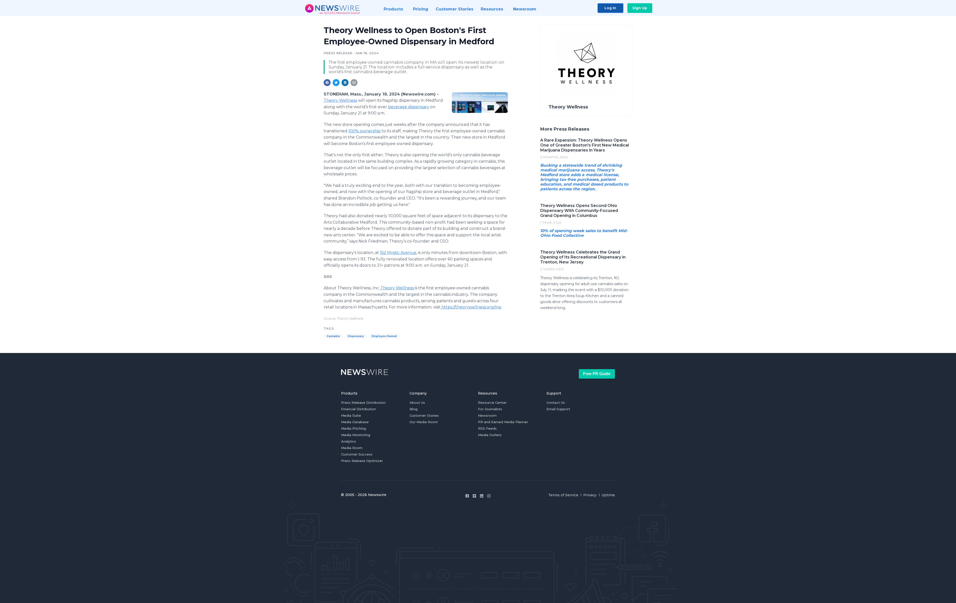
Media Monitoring (355, 435)
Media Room (351, 448)
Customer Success (356, 454)
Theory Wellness (340, 100)
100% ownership (364, 131)
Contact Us (555, 402)
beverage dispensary (408, 106)
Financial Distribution (358, 409)
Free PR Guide (596, 374)
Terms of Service (563, 495)
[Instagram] (488, 496)
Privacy (590, 495)
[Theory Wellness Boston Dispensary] (480, 102)
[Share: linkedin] (345, 82)
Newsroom (487, 415)
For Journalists (490, 409)
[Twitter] (474, 496)
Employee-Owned (384, 336)
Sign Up (639, 8)
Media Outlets (490, 435)
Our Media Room (424, 422)
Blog (414, 409)
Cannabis (333, 336)
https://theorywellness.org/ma (470, 307)
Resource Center (492, 402)
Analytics (348, 441)
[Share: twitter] (336, 82)
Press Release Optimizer (362, 461)
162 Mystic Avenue (398, 252)
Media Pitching (353, 428)
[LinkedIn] (481, 496)
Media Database (355, 422)
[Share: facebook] (327, 82)
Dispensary (356, 336)
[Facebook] (467, 496)
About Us (417, 402)
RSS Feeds (487, 428)
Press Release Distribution (363, 402)
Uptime (608, 495)
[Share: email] (354, 82)
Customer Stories (424, 415)
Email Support (558, 409)
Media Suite (351, 415)
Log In (610, 8)
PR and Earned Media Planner (503, 422)
